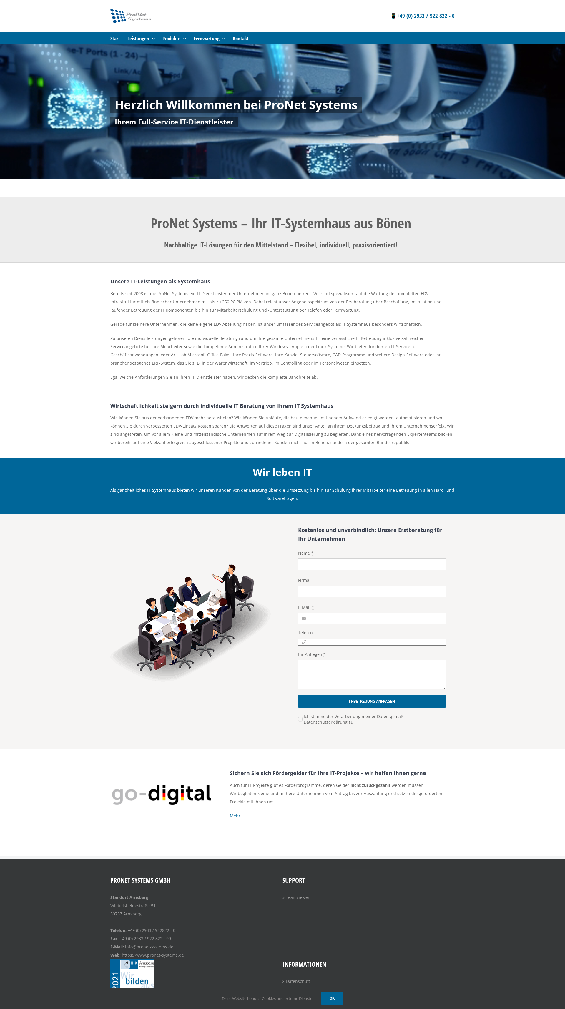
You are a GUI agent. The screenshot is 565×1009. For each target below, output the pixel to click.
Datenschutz (298, 981)
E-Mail (306, 607)
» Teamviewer (296, 897)
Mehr (235, 816)
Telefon (305, 632)
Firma (303, 580)
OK (332, 998)
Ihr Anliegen (312, 654)
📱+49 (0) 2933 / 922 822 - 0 (422, 16)
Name (305, 553)
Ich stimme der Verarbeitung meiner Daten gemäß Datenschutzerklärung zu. (353, 719)
